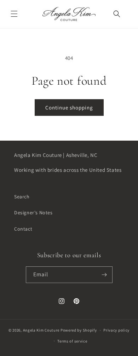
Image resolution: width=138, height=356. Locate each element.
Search (22, 196)
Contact (23, 229)
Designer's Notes (33, 212)
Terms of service (72, 341)
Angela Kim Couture (41, 330)
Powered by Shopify (79, 330)
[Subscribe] (104, 274)
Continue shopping (69, 107)
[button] (14, 14)
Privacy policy (116, 330)
